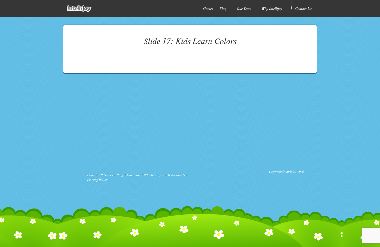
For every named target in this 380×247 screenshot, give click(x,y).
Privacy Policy (97, 179)
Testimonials (176, 175)
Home (91, 175)
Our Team (244, 8)
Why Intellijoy (272, 8)
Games (208, 8)
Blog (222, 8)
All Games (106, 175)
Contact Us (303, 8)
